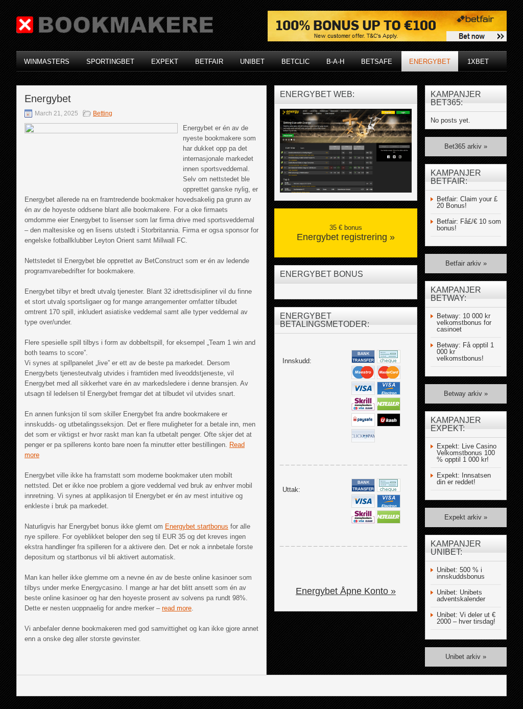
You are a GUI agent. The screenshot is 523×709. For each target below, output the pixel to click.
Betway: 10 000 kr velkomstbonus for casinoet (464, 322)
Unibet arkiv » (465, 656)
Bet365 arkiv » (465, 146)
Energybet (429, 61)
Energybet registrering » (346, 237)
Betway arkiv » (466, 393)
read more (177, 608)
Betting (102, 113)
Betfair (209, 61)
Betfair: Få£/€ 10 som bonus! (469, 225)
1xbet (478, 61)
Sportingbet (110, 61)
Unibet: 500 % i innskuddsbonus (461, 573)
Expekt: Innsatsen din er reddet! (464, 478)
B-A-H (335, 61)
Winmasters (46, 61)
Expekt (164, 61)
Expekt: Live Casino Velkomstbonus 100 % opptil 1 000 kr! (466, 452)
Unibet (252, 61)
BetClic (295, 61)
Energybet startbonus (196, 526)
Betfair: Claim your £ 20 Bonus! (467, 202)
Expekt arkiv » (465, 517)
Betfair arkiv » (466, 263)
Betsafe (376, 61)
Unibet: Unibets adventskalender (461, 595)
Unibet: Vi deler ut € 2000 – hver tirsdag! (466, 618)
